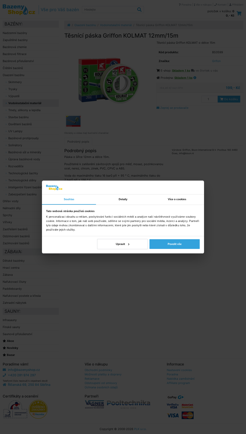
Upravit (120, 244)
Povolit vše (175, 244)
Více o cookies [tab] (177, 199)
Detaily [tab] (123, 199)
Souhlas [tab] (69, 199)
